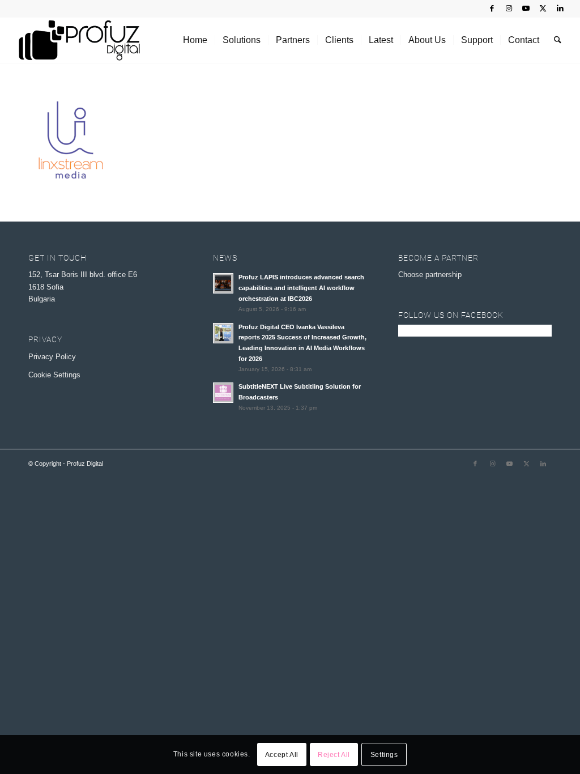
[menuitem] (195, 40)
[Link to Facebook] (492, 8)
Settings (384, 755)
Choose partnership (430, 274)
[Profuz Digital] (79, 40)
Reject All (334, 755)
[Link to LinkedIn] (560, 8)
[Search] (558, 40)
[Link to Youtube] (526, 8)
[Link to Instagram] (509, 8)
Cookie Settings (54, 375)
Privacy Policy (52, 356)
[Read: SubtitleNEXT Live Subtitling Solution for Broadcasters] (223, 392)
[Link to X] (543, 8)
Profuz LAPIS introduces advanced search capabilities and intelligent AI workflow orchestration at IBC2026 (301, 288)
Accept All (281, 755)
